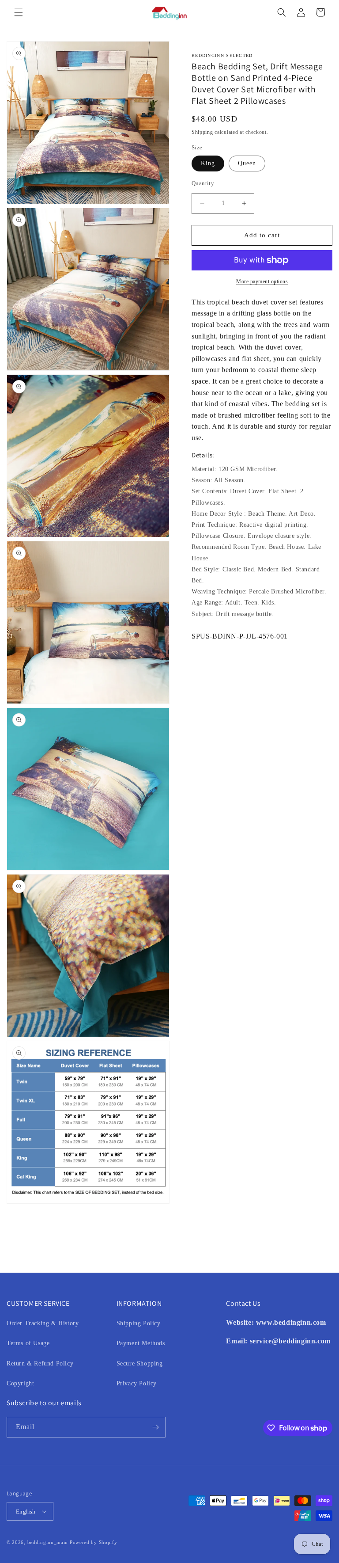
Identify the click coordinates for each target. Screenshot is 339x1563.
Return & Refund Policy (40, 1363)
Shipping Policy (139, 1323)
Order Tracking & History (43, 1323)
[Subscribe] (155, 1427)
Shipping (202, 132)
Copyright (20, 1383)
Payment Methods (141, 1343)
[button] (18, 12)
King (208, 163)
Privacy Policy (137, 1383)
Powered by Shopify (93, 1542)
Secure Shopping (140, 1363)
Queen (247, 163)
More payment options (262, 281)
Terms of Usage (28, 1343)
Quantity (203, 183)
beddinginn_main (47, 1542)
